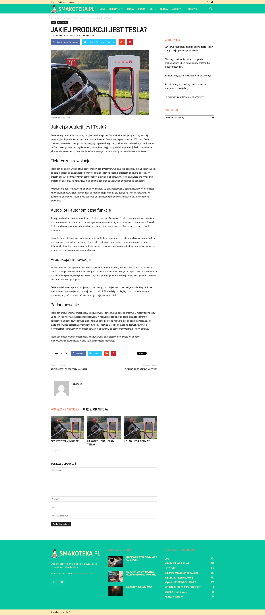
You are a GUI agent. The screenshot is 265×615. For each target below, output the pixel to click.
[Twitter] (212, 2)
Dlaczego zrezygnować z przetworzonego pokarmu (140, 573)
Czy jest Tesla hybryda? (65, 441)
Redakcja (60, 35)
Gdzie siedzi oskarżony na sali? (69, 369)
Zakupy (176, 8)
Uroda (164, 8)
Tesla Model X (62, 22)
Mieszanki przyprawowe (179, 577)
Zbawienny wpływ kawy (138, 586)
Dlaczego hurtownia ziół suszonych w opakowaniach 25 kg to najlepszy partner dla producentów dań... (187, 63)
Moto (153, 8)
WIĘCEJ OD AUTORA (95, 409)
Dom (102, 8)
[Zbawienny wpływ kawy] (115, 591)
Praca (141, 8)
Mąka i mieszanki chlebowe (180, 582)
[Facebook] (207, 2)
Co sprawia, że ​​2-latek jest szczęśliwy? (185, 97)
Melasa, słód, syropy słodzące (183, 587)
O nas (53, 2)
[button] (210, 9)
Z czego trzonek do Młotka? (141, 369)
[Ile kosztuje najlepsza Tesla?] (104, 427)
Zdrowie (193, 8)
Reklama (61, 2)
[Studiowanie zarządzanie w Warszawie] (115, 561)
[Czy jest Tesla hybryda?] (67, 427)
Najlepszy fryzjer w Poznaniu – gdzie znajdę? (188, 75)
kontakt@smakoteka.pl (84, 573)
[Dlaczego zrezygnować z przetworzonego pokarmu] (115, 576)
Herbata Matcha (174, 596)
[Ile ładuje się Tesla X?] (140, 427)
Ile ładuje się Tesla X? (137, 441)
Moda (130, 8)
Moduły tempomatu (176, 591)
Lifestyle (114, 8)
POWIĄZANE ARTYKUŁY (65, 409)
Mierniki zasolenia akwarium (181, 572)
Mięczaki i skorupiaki (177, 563)
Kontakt (71, 2)
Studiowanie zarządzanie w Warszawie (141, 558)
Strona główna (57, 18)
